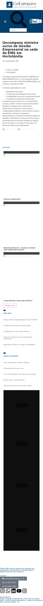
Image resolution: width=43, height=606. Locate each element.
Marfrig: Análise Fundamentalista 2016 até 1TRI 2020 (20, 320)
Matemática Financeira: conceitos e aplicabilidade (19, 344)
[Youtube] (39, 21)
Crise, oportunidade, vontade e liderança (16, 362)
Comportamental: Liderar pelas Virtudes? (18, 300)
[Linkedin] (13, 590)
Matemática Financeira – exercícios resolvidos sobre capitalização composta (20, 248)
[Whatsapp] (8, 590)
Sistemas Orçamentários (12, 199)
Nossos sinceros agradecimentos (14, 380)
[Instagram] (2, 590)
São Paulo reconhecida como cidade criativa (18, 385)
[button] (5, 21)
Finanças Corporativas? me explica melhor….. (18, 325)
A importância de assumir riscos (14, 368)
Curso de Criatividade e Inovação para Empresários (20, 374)
